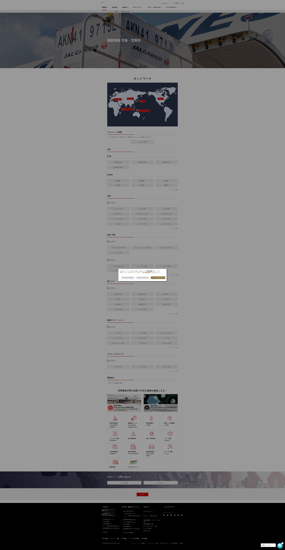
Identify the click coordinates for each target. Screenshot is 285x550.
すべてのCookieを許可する (158, 277)
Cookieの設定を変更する (128, 277)
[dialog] (142, 275)
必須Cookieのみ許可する (143, 277)
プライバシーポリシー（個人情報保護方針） (141, 272)
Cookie (148, 271)
